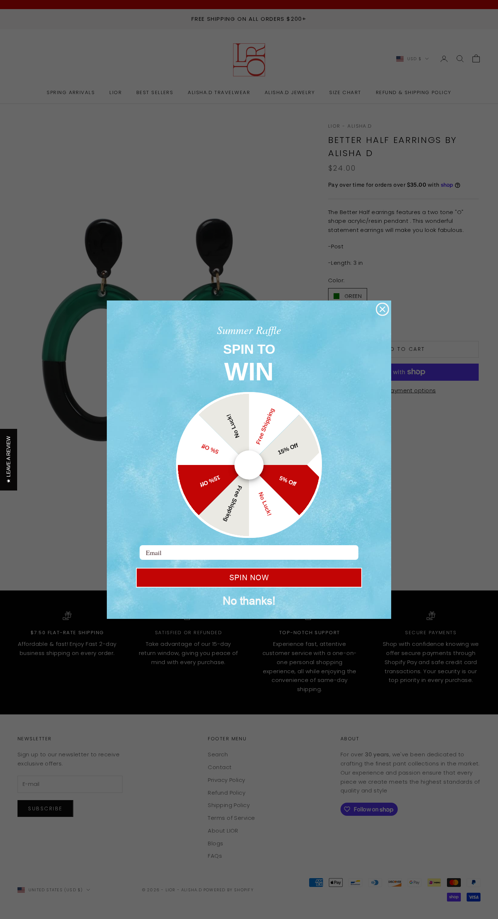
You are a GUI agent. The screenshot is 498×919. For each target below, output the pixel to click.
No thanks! (249, 601)
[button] (8, 459)
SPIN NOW (249, 578)
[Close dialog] (382, 309)
